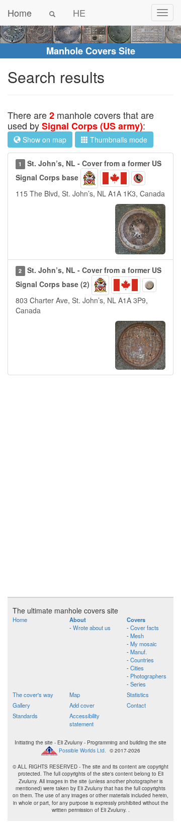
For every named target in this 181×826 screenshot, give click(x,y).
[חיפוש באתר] (52, 12)
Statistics (138, 695)
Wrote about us (92, 628)
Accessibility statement (84, 720)
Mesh (137, 636)
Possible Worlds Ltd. (82, 749)
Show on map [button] (43, 139)
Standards (25, 716)
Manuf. (138, 652)
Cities (137, 668)
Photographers (148, 676)
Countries (142, 660)
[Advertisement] (90, 491)
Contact (136, 705)
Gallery (21, 705)
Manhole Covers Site (90, 50)
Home (20, 12)
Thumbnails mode (117, 139)
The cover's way (33, 695)
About (77, 619)
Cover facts (144, 628)
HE (79, 12)
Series (138, 684)
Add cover (82, 705)
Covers (136, 619)
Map (74, 695)
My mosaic (143, 644)
